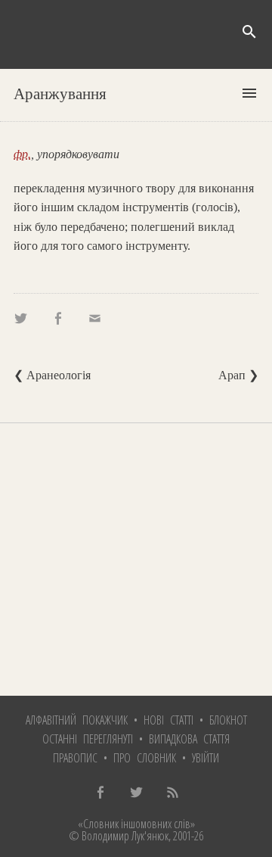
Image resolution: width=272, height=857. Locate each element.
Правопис (75, 757)
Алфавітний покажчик (77, 720)
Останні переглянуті (87, 739)
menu (249, 93)
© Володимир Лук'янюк (118, 835)
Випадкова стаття (189, 739)
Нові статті (168, 720)
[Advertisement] (136, 559)
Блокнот (228, 720)
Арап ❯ (238, 375)
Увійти (205, 757)
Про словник (144, 757)
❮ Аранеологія (52, 375)
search (249, 32)
